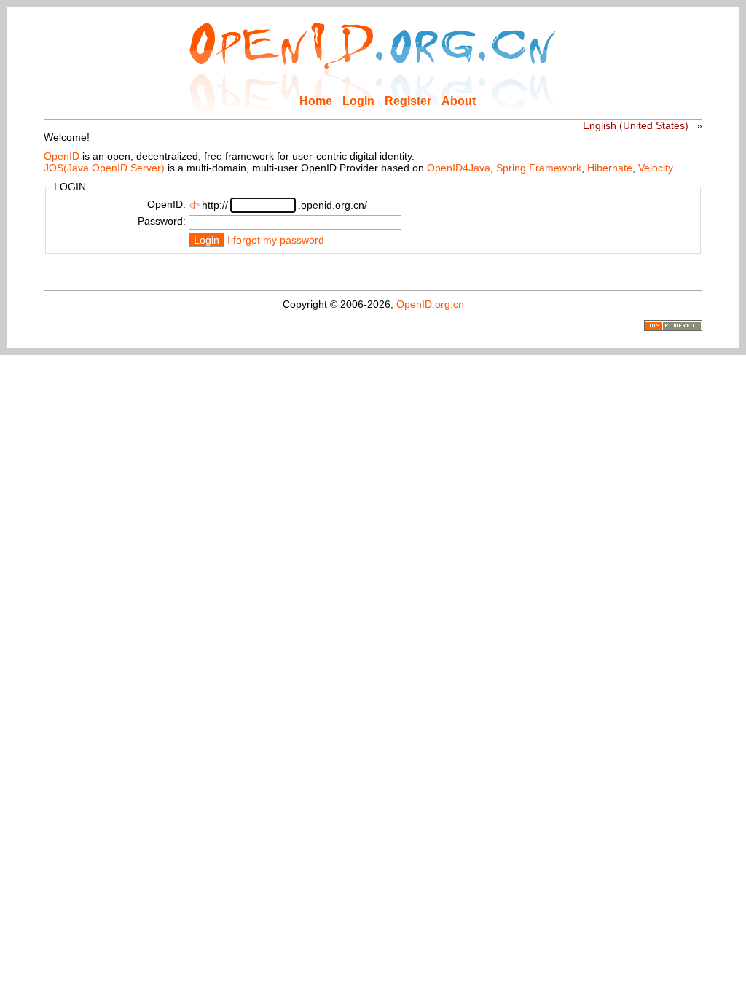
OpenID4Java (458, 168)
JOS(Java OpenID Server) (104, 168)
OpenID (61, 156)
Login (358, 101)
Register (408, 101)
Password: (162, 221)
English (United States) (635, 125)
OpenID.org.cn (430, 304)
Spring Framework (538, 168)
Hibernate (609, 168)
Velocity (655, 168)
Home (315, 101)
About (458, 101)
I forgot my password (275, 240)
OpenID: (166, 204)
